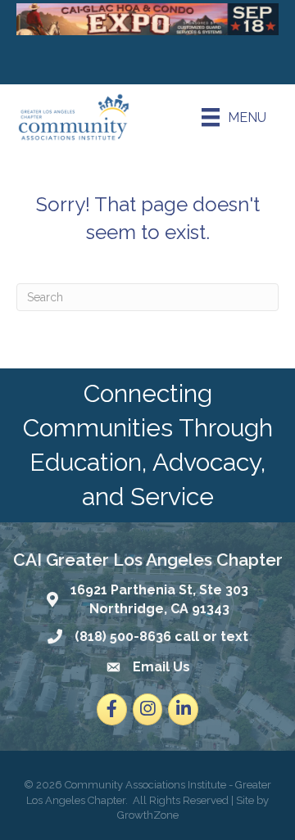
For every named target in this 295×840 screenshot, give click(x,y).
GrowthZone (148, 815)
